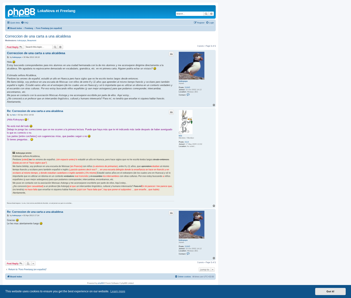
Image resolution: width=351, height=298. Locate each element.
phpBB (101, 283)
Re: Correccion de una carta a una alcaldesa (35, 111)
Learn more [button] (117, 291)
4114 (187, 142)
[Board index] (21, 12)
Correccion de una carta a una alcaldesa (38, 36)
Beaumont (31, 40)
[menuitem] (24, 22)
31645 (187, 87)
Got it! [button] (330, 291)
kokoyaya (21, 40)
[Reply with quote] (171, 54)
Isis (180, 136)
